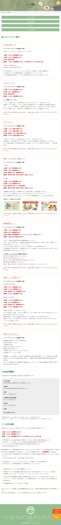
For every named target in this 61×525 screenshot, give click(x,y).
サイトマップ (30, 520)
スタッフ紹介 (29, 516)
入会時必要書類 (30, 21)
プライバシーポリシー (51, 518)
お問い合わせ (41, 518)
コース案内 (21, 516)
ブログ (6, 518)
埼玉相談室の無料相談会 (56, 516)
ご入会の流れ (44, 516)
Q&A (49, 516)
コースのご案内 (30, 17)
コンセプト (6, 516)
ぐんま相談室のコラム (20, 518)
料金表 (30, 25)
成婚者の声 (36, 516)
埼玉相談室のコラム (31, 518)
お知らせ (12, 518)
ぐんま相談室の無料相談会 (57, 511)
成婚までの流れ (14, 516)
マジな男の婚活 (30, 29)
